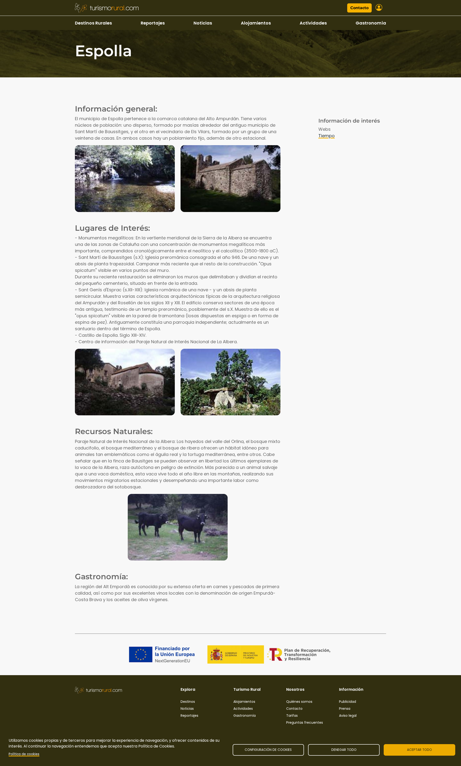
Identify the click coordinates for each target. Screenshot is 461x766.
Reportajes (153, 23)
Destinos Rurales (93, 23)
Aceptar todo (419, 749)
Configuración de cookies (268, 749)
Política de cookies (24, 754)
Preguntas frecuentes (304, 722)
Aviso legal (348, 715)
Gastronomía (371, 23)
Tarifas (292, 715)
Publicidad (347, 701)
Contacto (359, 8)
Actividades (313, 23)
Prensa (344, 708)
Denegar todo (344, 749)
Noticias (203, 23)
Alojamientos (256, 23)
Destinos (188, 701)
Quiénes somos (299, 701)
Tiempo (326, 136)
